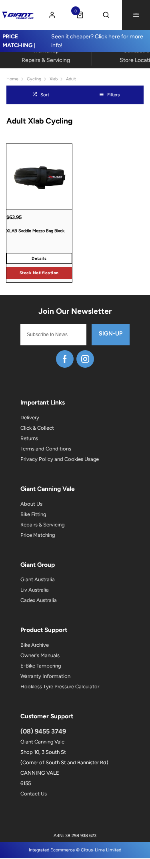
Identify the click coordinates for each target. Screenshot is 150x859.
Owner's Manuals (40, 655)
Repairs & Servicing (42, 525)
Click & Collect (37, 428)
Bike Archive (34, 645)
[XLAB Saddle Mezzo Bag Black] (39, 176)
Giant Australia (37, 579)
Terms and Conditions (45, 449)
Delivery (29, 418)
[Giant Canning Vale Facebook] (65, 359)
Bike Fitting (33, 514)
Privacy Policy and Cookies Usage (59, 459)
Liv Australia (34, 590)
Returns (29, 438)
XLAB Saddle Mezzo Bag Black (35, 230)
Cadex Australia (38, 600)
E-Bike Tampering (40, 666)
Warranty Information (45, 676)
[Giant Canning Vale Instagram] (85, 359)
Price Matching (37, 535)
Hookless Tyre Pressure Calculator (59, 687)
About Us (31, 504)
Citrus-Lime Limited (101, 850)
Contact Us (33, 794)
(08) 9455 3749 (43, 731)
